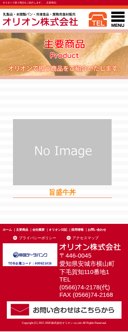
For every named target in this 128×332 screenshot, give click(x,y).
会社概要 (38, 229)
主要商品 (22, 229)
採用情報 (77, 229)
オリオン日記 (58, 229)
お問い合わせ (97, 229)
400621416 (43, 263)
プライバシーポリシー (37, 238)
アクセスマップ (85, 238)
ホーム (7, 229)
